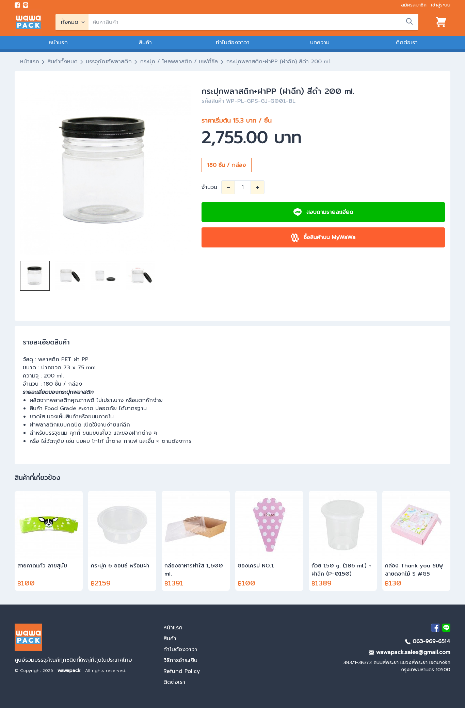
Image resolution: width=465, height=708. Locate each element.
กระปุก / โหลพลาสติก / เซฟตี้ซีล (179, 62)
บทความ (320, 42)
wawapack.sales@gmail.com (412, 652)
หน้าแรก (58, 42)
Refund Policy (181, 671)
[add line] (25, 5)
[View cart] (441, 22)
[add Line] (446, 628)
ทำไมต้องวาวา (233, 42)
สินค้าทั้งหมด (62, 62)
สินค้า (145, 42)
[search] (409, 21)
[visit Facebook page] (17, 5)
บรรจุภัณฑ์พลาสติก (109, 62)
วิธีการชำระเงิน (180, 660)
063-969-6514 (430, 641)
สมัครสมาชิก (414, 5)
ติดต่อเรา (407, 42)
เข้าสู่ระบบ (440, 5)
